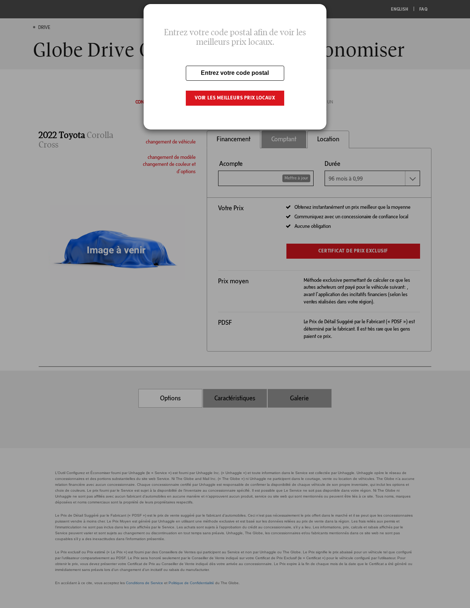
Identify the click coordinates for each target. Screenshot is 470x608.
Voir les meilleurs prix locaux (235, 98)
